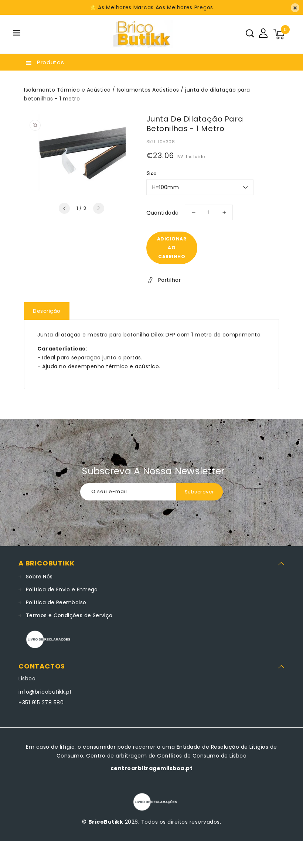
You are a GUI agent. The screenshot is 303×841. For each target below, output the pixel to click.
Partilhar (169, 280)
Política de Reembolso (56, 602)
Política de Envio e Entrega (62, 589)
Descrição (47, 311)
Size (151, 173)
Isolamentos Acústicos (148, 89)
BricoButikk (105, 821)
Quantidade (162, 212)
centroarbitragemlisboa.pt (151, 768)
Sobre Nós (39, 576)
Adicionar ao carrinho (172, 248)
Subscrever (199, 491)
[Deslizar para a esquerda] (64, 208)
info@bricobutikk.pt (45, 691)
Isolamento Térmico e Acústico (67, 89)
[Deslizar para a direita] (98, 208)
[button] (16, 34)
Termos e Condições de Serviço (69, 615)
